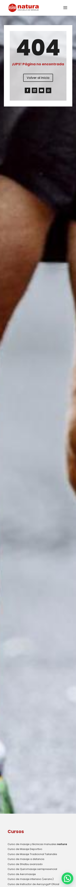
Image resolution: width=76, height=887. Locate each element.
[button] (67, 878)
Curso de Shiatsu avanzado (25, 864)
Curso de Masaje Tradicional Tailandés (32, 854)
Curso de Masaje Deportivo (25, 849)
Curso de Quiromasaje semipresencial (32, 869)
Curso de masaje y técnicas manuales (37, 844)
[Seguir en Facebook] (27, 90)
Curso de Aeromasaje (22, 874)
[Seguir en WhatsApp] (48, 90)
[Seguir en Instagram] (34, 90)
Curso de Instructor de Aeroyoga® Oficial (33, 884)
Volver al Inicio (38, 78)
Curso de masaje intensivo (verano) (31, 879)
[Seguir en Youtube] (41, 90)
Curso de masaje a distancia (26, 859)
